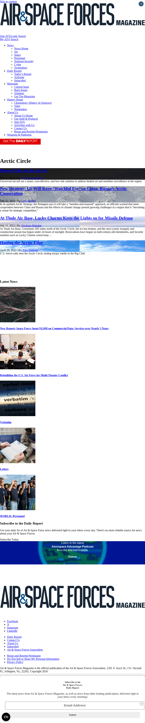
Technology (20, 67)
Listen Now (72, 562)
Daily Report (14, 70)
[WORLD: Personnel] (17, 509)
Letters (4, 469)
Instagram (12, 627)
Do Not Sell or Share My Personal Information (33, 658)
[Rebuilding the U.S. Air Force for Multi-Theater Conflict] (17, 368)
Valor (17, 105)
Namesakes (20, 109)
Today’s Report (22, 74)
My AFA (5, 39)
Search (22, 36)
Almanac (19, 93)
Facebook (12, 621)
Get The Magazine (24, 96)
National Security (24, 61)
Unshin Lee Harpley (32, 178)
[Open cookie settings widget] (6, 717)
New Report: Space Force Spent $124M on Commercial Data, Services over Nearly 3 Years (54, 328)
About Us (12, 112)
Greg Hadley (28, 200)
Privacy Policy (15, 662)
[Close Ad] (142, 703)
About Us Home (23, 115)
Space (17, 54)
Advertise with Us (24, 125)
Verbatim (5, 422)
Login (14, 36)
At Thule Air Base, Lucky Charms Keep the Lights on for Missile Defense (66, 218)
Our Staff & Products (26, 118)
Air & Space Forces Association (25, 649)
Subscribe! (20, 80)
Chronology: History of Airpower (33, 102)
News (10, 45)
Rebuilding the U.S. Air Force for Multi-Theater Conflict (34, 375)
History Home (15, 99)
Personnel (19, 58)
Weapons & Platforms (19, 134)
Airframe (19, 77)
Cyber (17, 64)
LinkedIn (12, 630)
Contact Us (20, 128)
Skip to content (8, 1)
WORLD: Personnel (12, 516)
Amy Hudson (29, 250)
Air (16, 51)
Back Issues (20, 90)
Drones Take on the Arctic (23, 170)
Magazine (12, 83)
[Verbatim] (17, 415)
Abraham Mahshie (31, 225)
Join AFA (5, 36)
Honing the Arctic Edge (21, 242)
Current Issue (21, 86)
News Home (21, 48)
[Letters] (17, 462)
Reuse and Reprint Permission (31, 131)
